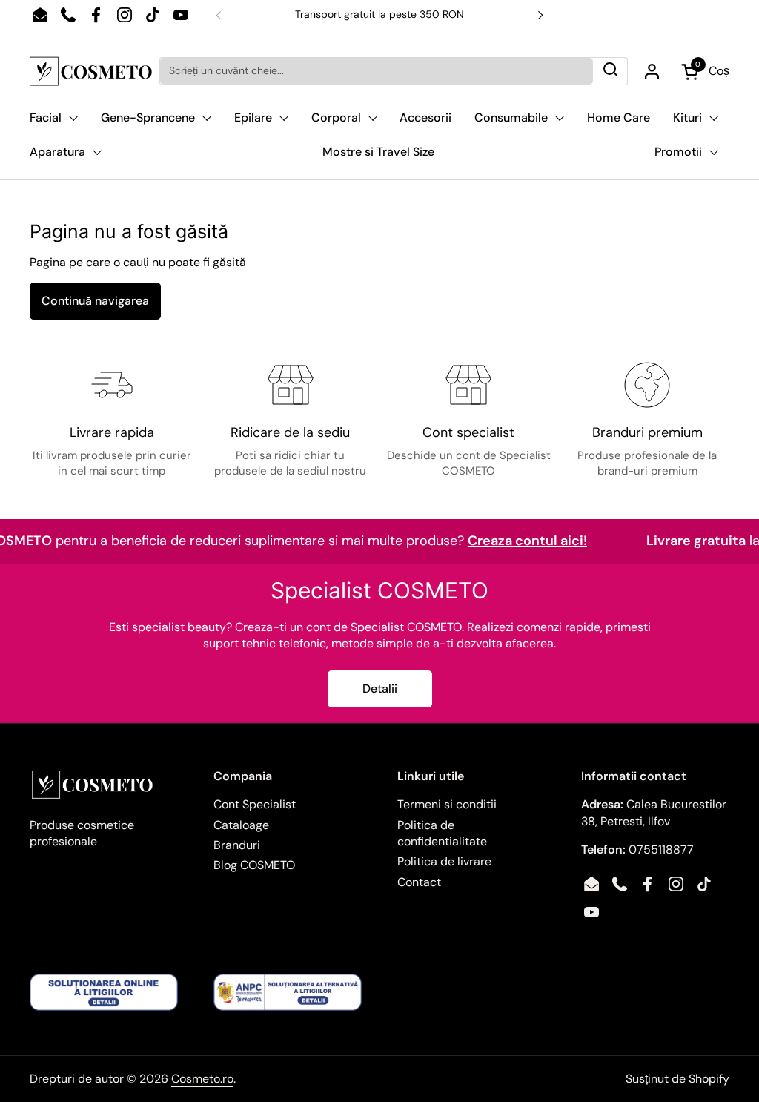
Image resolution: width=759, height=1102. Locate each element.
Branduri (236, 845)
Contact (419, 882)
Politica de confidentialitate (442, 833)
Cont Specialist (254, 804)
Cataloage (241, 825)
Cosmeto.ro (202, 1078)
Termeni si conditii (447, 804)
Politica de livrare (444, 861)
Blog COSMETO (254, 865)
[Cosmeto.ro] (91, 71)
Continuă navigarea (95, 301)
